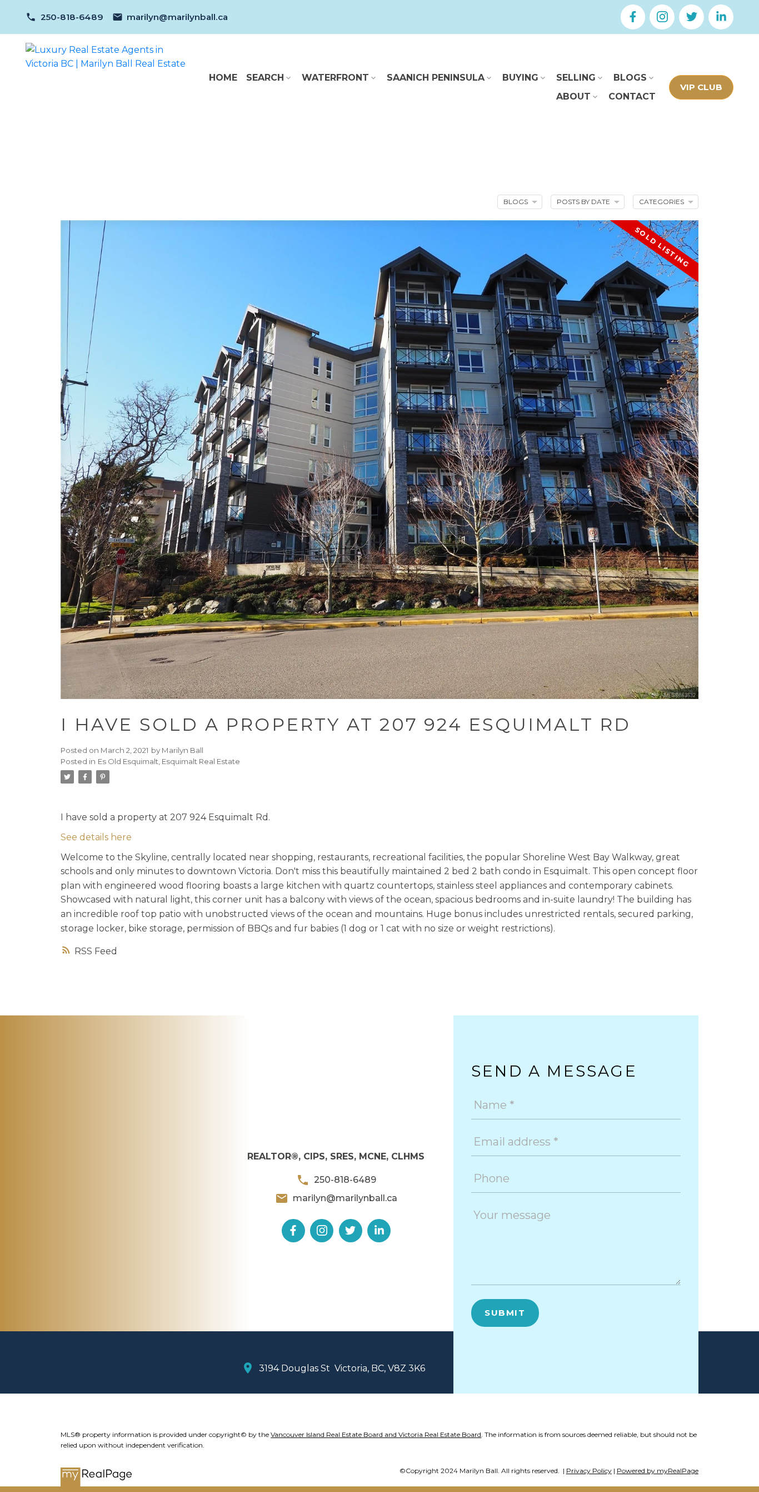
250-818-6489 (72, 17)
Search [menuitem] (265, 77)
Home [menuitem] (223, 77)
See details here (96, 837)
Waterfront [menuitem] (335, 77)
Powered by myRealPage (657, 1470)
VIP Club (701, 87)
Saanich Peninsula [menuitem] (436, 77)
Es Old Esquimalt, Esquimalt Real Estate (169, 761)
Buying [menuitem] (520, 77)
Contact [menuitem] (632, 96)
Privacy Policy (589, 1470)
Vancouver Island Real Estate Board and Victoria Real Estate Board (376, 1434)
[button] (64, 17)
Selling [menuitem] (576, 77)
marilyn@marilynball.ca (177, 17)
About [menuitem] (573, 96)
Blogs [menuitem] (630, 77)
